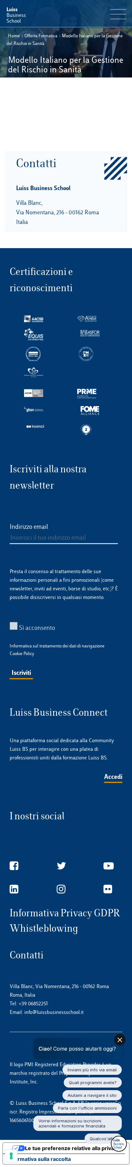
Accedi (113, 776)
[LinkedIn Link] (14, 889)
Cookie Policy (22, 653)
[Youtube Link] (108, 866)
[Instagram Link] (61, 889)
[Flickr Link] (107, 889)
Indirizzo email (29, 526)
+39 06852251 (33, 1003)
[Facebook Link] (14, 866)
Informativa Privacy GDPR (65, 913)
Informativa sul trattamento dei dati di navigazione (57, 646)
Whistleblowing (44, 928)
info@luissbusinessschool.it (54, 1012)
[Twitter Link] (61, 866)
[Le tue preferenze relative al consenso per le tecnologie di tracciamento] (11, 1156)
